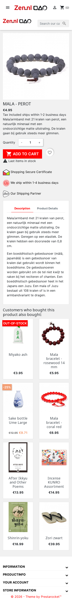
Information (14, 566)
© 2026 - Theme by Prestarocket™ (36, 597)
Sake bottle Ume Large (17, 420)
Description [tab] (22, 208)
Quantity (9, 142)
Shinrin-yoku (18, 538)
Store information (19, 590)
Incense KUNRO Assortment (54, 482)
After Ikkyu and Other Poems (18, 482)
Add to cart (22, 154)
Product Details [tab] (47, 208)
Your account (16, 582)
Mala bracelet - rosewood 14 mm (54, 360)
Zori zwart (54, 538)
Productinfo (14, 574)
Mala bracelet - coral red (54, 422)
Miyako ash (18, 354)
